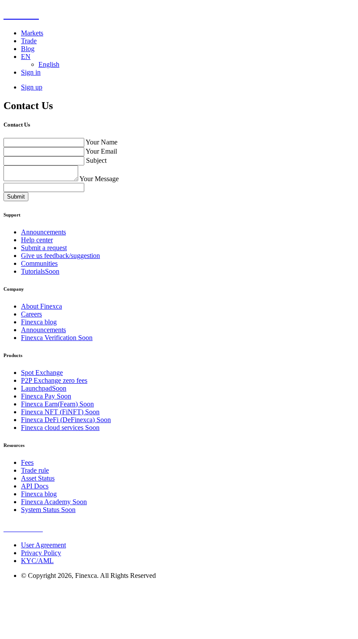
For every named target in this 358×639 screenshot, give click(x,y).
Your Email (101, 151)
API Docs (34, 486)
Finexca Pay (46, 396)
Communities (39, 263)
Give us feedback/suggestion (60, 255)
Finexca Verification (57, 337)
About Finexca (41, 306)
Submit (16, 196)
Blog (27, 48)
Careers (31, 314)
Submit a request (44, 247)
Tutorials (40, 271)
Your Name (101, 142)
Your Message (99, 178)
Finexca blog (39, 322)
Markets (32, 33)
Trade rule (35, 470)
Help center (37, 240)
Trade (29, 41)
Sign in (31, 72)
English (48, 64)
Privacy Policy (41, 553)
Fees (27, 462)
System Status (48, 509)
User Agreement (43, 545)
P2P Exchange (54, 380)
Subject (96, 160)
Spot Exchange (42, 372)
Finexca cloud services (60, 427)
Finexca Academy (54, 501)
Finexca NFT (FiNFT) (60, 412)
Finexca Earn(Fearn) (57, 404)
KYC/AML (37, 560)
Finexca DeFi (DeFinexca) (66, 419)
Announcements (43, 232)
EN (26, 56)
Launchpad (43, 388)
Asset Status (38, 478)
